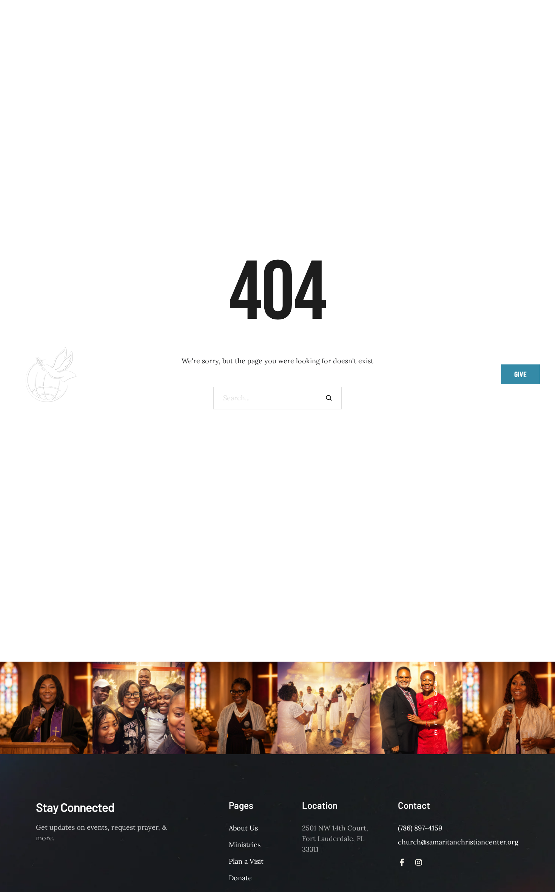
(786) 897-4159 (420, 828)
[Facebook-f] (450, 374)
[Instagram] (467, 374)
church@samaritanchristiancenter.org (458, 842)
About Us (243, 828)
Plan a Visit (246, 861)
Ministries (245, 844)
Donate (240, 877)
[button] (439, 139)
